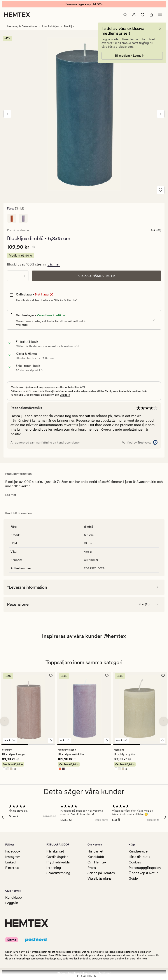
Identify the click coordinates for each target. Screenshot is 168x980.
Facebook (12, 851)
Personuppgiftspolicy (145, 868)
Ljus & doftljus (50, 26)
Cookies (135, 862)
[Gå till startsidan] (17, 14)
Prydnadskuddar (58, 862)
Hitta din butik (139, 857)
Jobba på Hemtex (101, 873)
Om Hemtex (97, 862)
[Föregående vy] (7, 114)
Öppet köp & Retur (143, 873)
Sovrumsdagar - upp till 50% (83, 4)
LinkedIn (11, 862)
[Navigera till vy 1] (14, 744)
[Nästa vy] (160, 114)
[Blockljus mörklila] (23, 218)
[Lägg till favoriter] (160, 190)
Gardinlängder (57, 857)
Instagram (12, 857)
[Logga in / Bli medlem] (134, 14)
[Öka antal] (24, 275)
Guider (134, 878)
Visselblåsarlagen (101, 878)
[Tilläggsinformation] (33, 248)
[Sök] (125, 14)
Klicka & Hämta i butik (96, 276)
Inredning (53, 868)
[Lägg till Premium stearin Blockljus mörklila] (106, 740)
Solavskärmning (58, 873)
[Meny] (160, 14)
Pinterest (12, 868)
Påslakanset (55, 851)
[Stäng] (160, 28)
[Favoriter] (142, 14)
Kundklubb (96, 857)
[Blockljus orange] (11, 218)
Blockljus (69, 26)
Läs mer (53, 264)
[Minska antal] (10, 275)
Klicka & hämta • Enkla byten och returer (84, 973)
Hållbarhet (95, 851)
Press (92, 868)
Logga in (65, 394)
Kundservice (138, 851)
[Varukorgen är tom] (151, 14)
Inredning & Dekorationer (22, 26)
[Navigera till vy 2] (41, 744)
